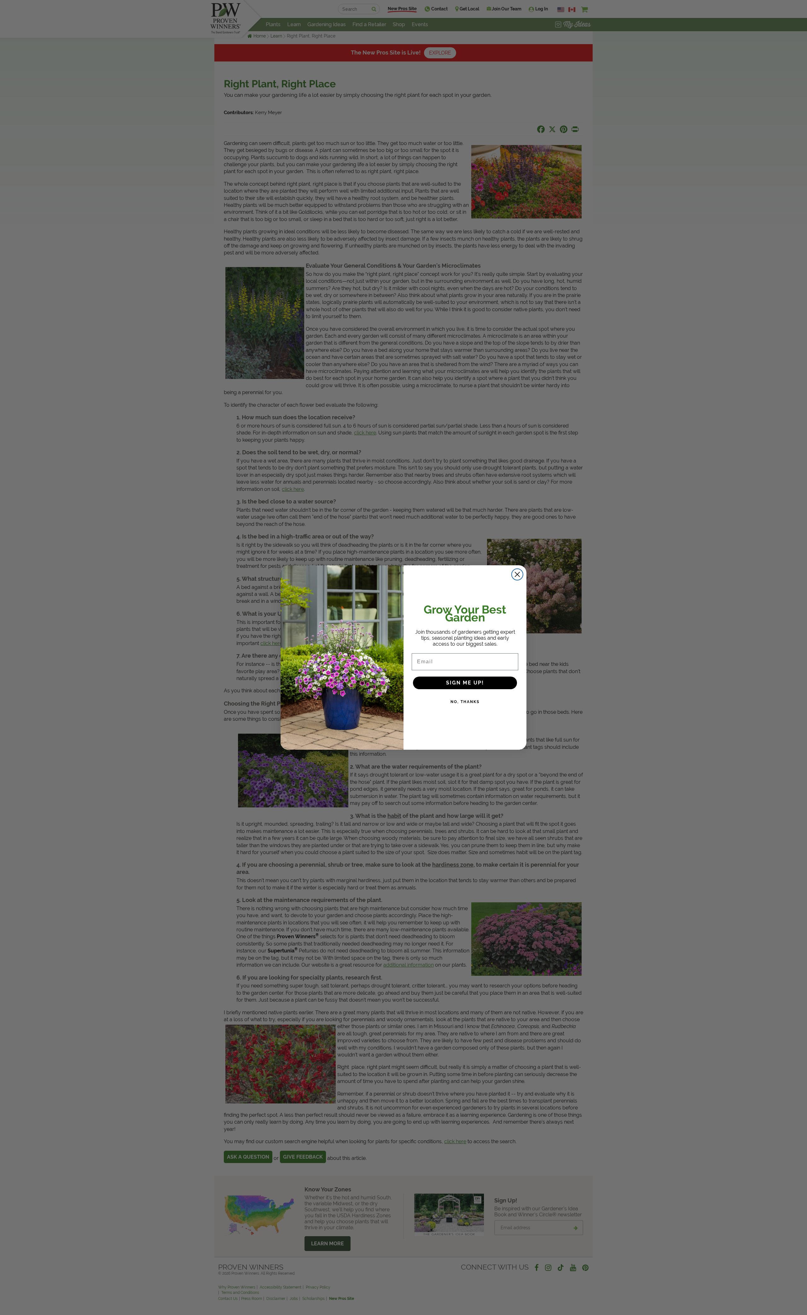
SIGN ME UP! (465, 683)
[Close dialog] (517, 574)
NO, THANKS (464, 702)
